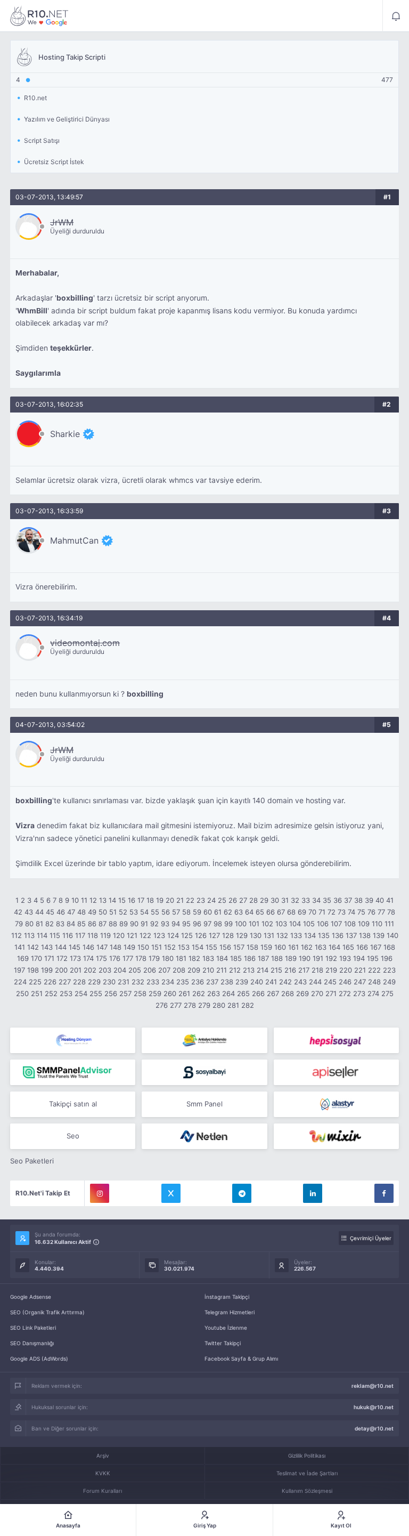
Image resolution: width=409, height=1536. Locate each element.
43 (28, 912)
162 (307, 947)
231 (123, 981)
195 (373, 958)
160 (280, 947)
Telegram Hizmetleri (229, 1312)
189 (291, 958)
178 (140, 958)
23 (201, 900)
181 (181, 958)
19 (159, 900)
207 (164, 970)
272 (345, 993)
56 (165, 912)
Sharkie (65, 434)
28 (253, 900)
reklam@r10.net (372, 1386)
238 (226, 981)
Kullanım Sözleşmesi (307, 1491)
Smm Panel (204, 1104)
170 (36, 958)
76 (371, 912)
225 (35, 981)
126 (201, 935)
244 (315, 981)
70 (312, 912)
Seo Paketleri (32, 1161)
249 (389, 981)
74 (351, 912)
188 (277, 958)
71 (321, 912)
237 (212, 981)
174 (88, 958)
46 (60, 912)
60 (207, 912)
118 (92, 935)
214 (262, 970)
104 (295, 923)
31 (285, 900)
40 (379, 900)
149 (129, 947)
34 (316, 900)
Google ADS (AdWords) (39, 1358)
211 (221, 970)
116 (67, 935)
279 (204, 1005)
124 (173, 935)
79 (19, 923)
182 (194, 958)
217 (303, 970)
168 (389, 947)
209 (193, 970)
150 (143, 947)
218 (317, 970)
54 (144, 912)
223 (389, 970)
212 (235, 970)
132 (282, 935)
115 (55, 935)
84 (71, 923)
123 (159, 935)
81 (39, 923)
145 (74, 947)
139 (379, 935)
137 (351, 935)
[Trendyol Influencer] (336, 1136)
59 (197, 912)
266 (258, 993)
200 (61, 970)
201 (75, 970)
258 (140, 993)
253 (66, 993)
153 (184, 947)
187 (263, 958)
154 (197, 947)
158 (252, 947)
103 (281, 923)
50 (103, 912)
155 (211, 947)
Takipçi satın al (73, 1104)
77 (381, 912)
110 (377, 923)
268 (287, 993)
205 (134, 970)
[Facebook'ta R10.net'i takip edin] (384, 1193)
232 (138, 981)
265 (243, 993)
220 (345, 970)
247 (360, 981)
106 (323, 923)
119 (105, 935)
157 (238, 947)
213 (249, 970)
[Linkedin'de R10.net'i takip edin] (312, 1193)
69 (302, 912)
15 (122, 900)
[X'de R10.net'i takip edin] (171, 1193)
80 (29, 923)
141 (19, 947)
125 (187, 935)
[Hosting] (72, 1040)
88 (113, 923)
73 (342, 912)
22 (190, 900)
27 (243, 900)
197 (19, 970)
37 (348, 900)
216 (290, 970)
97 (207, 923)
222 (374, 970)
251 (37, 993)
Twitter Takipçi (222, 1343)
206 (149, 970)
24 (211, 900)
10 (75, 900)
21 (180, 900)
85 (81, 923)
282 (247, 1005)
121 (132, 935)
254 (81, 993)
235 (182, 981)
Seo (73, 1135)
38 (358, 900)
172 (62, 958)
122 (145, 935)
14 (112, 900)
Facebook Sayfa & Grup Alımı (241, 1358)
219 (331, 970)
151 (156, 947)
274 (373, 993)
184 (222, 958)
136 (337, 935)
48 (81, 912)
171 (49, 958)
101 (254, 923)
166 (362, 947)
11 (84, 900)
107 (336, 923)
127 (214, 935)
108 (350, 923)
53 (133, 912)
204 (119, 970)
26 (232, 900)
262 (198, 993)
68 (291, 912)
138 (365, 935)
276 (162, 1005)
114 (42, 935)
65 (260, 912)
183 (208, 958)
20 (170, 900)
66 (270, 912)
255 (95, 993)
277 (176, 1005)
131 (269, 935)
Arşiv (102, 1455)
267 (273, 993)
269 (302, 993)
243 (300, 981)
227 (65, 981)
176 (114, 958)
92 (154, 923)
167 (375, 947)
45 (50, 912)
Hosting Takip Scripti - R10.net (39, 16)
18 (150, 900)
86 (92, 923)
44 (39, 912)
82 (49, 923)
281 (233, 1005)
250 (22, 993)
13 (103, 900)
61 (218, 912)
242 (285, 981)
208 (179, 970)
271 (331, 993)
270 (317, 993)
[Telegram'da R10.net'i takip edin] (241, 1193)
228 (79, 981)
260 (169, 993)
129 (242, 935)
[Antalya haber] (204, 1040)
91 (144, 923)
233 (152, 981)
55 (155, 912)
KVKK (102, 1473)
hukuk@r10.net (374, 1407)
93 (165, 923)
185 (236, 958)
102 (267, 923)
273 (359, 993)
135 (324, 935)
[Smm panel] (72, 1072)
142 (33, 947)
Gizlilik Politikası (306, 1455)
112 (16, 935)
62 (228, 912)
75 (361, 912)
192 (331, 958)
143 (47, 947)
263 (213, 993)
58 (186, 912)
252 (51, 993)
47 (71, 912)
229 (94, 981)
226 (50, 981)
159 (266, 947)
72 (332, 912)
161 (293, 947)
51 (113, 912)
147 (102, 947)
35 (327, 900)
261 (184, 993)
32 (295, 900)
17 (140, 900)
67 (281, 912)
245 (330, 981)
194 (359, 958)
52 (123, 912)
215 (276, 970)
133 (296, 935)
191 (318, 958)
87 (103, 923)
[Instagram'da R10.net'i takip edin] (99, 1193)
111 (389, 923)
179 (154, 958)
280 (218, 1005)
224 (20, 981)
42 (18, 912)
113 (29, 935)
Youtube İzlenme (225, 1327)
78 (391, 912)
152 (170, 947)
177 (127, 958)
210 (208, 970)
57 (176, 912)
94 (175, 923)
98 (218, 923)
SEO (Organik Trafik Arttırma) (47, 1312)
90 (134, 923)
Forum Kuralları (102, 1491)
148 (115, 947)
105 (309, 923)
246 (345, 981)
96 (197, 923)
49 (92, 912)
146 (88, 947)
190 (304, 958)
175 (101, 958)
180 (168, 958)
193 (345, 958)
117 (80, 935)
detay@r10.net (374, 1428)
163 (320, 947)
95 (186, 923)
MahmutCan (74, 540)
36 (337, 900)
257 (125, 993)
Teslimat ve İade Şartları (307, 1473)
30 (275, 900)
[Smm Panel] (336, 1040)
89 (123, 923)
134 (310, 935)
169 (23, 958)
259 (155, 993)
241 (271, 981)
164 (334, 947)
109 (364, 923)
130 (255, 935)
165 (348, 947)
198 (33, 970)
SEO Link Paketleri (33, 1327)
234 (167, 981)
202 (90, 970)
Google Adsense (30, 1297)
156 (225, 947)
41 (390, 900)
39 (369, 900)
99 (228, 923)
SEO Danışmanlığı (32, 1343)
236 (197, 981)
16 (131, 900)
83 (60, 923)
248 (374, 981)
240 (256, 981)
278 (190, 1005)
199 (47, 970)
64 (249, 912)
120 (119, 935)
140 (392, 935)
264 (228, 993)
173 (75, 958)
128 (228, 935)
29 (264, 900)
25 (222, 900)
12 (93, 900)
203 (105, 970)
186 (250, 958)
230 (109, 981)
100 (241, 923)
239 (241, 981)
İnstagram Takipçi (226, 1297)
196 (386, 958)
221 (360, 970)
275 (387, 993)
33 (305, 900)
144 (61, 947)
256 (110, 993)
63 (238, 912)
